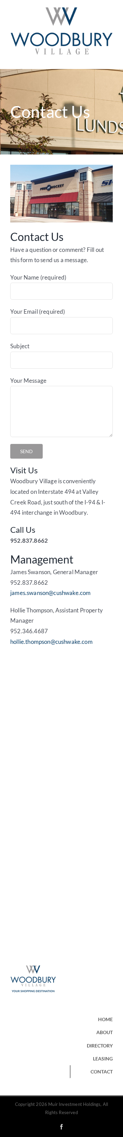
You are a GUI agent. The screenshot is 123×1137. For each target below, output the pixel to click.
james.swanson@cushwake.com (50, 592)
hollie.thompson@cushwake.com (51, 641)
